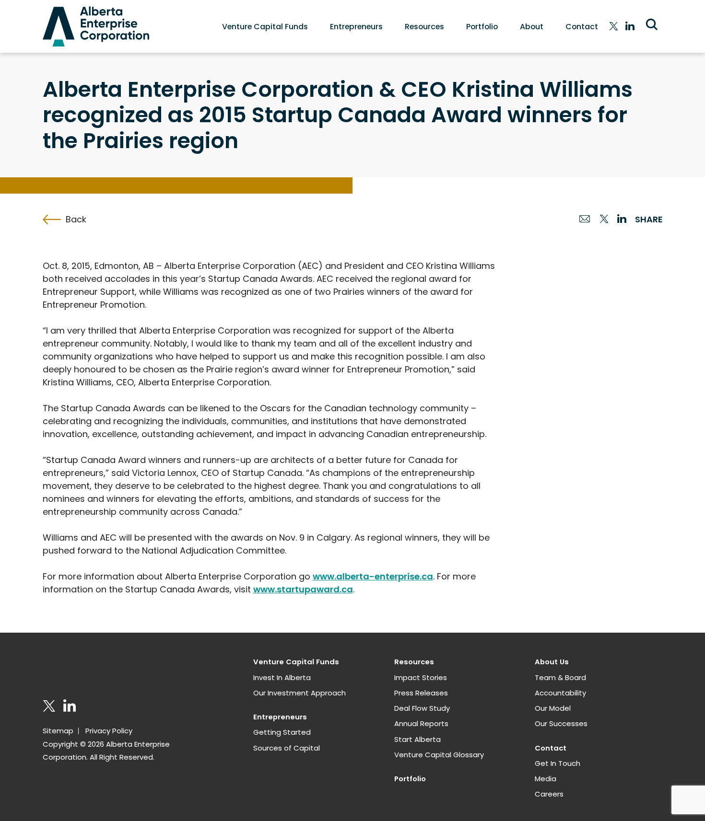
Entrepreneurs (356, 26)
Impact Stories (420, 677)
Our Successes (561, 723)
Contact (581, 26)
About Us (552, 662)
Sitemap (58, 731)
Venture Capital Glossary (439, 755)
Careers (549, 794)
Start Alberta (417, 739)
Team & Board (560, 677)
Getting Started (282, 732)
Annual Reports (421, 723)
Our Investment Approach (299, 693)
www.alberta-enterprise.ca (373, 576)
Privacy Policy (108, 731)
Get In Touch (557, 763)
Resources (424, 26)
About (531, 26)
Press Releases (421, 693)
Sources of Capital (286, 748)
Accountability (560, 693)
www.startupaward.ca (303, 589)
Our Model (553, 708)
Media (545, 779)
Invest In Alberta (282, 677)
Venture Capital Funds (265, 26)
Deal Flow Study (422, 708)
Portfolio (482, 26)
